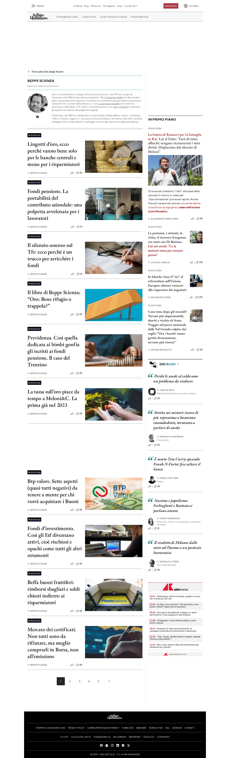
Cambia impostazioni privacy (103, 727)
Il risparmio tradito (113, 97)
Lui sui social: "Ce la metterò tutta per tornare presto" (165, 250)
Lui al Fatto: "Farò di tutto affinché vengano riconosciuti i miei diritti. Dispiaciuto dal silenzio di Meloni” (174, 145)
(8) (201, 218)
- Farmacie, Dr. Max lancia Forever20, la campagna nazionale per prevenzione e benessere (173, 629)
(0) (80, 314)
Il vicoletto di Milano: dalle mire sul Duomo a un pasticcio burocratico (177, 547)
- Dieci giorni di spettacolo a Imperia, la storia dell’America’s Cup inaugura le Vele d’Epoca (173, 613)
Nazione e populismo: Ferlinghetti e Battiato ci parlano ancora (172, 505)
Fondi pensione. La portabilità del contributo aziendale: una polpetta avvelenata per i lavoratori (54, 205)
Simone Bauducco (160, 350)
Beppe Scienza (37, 173)
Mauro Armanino (168, 518)
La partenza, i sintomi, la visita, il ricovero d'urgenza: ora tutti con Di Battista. (167, 237)
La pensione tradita (108, 103)
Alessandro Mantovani (163, 219)
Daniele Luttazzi (168, 561)
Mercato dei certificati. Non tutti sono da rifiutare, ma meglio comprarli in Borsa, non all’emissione (52, 643)
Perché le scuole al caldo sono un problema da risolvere (175, 378)
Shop (119, 6)
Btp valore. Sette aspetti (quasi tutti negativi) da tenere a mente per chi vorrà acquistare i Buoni (52, 491)
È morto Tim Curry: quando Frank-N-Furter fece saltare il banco (176, 464)
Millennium (96, 6)
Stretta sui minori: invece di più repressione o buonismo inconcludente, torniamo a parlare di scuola (175, 420)
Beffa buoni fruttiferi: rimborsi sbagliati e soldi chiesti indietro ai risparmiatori (53, 592)
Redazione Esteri (159, 297)
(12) (201, 262)
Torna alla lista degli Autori (47, 71)
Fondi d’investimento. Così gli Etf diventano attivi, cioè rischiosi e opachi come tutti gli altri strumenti (54, 542)
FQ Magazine (109, 6)
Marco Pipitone (167, 478)
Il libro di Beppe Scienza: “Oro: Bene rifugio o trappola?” (53, 299)
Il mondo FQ (129, 6)
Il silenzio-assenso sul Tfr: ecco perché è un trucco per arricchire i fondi (50, 255)
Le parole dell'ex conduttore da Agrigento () (174, 207)
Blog (86, 6)
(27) (201, 297)
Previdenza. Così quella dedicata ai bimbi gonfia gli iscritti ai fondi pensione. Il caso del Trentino (53, 351)
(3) (81, 172)
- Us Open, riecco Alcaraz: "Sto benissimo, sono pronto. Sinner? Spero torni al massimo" (174, 605)
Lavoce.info (165, 390)
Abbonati (171, 5)
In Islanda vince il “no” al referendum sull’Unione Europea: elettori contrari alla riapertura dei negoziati (167, 283)
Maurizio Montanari (170, 436)
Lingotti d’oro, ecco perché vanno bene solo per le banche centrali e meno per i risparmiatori (53, 154)
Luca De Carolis (159, 262)
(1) (81, 226)
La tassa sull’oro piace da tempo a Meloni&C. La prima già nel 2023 (53, 398)
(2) (201, 349)
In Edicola (77, 6)
